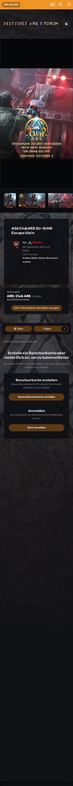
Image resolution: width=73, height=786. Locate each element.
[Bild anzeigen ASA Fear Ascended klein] (10, 200)
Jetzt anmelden (36, 427)
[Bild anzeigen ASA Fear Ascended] (32, 200)
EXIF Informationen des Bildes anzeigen (36, 308)
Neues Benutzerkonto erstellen (36, 396)
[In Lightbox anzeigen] (36, 113)
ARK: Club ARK (19, 296)
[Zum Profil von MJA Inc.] (16, 244)
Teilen (19, 328)
